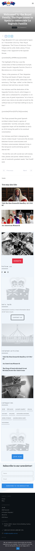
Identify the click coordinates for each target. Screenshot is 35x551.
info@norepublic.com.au (11, 533)
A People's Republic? (20, 409)
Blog (3, 501)
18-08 (3, 409)
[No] (33, 546)
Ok (18, 548)
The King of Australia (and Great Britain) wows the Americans (17, 369)
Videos (14, 27)
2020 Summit (10, 409)
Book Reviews (5, 422)
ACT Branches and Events (23, 413)
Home (3, 499)
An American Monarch (17, 219)
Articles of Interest (6, 418)
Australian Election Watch (19, 418)
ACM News (4, 413)
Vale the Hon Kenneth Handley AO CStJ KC (17, 198)
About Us (30, 409)
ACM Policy (11, 413)
